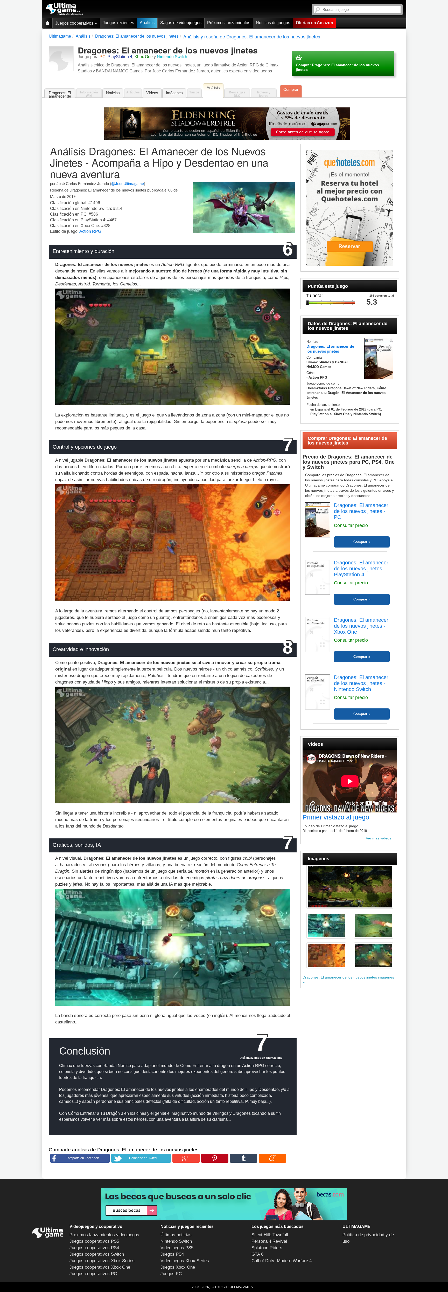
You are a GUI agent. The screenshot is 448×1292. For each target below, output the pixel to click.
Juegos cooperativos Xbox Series (102, 1260)
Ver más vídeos (378, 838)
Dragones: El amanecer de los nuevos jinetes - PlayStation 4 (361, 568)
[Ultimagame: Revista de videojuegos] (47, 23)
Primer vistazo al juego (336, 817)
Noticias (113, 93)
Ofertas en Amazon (314, 22)
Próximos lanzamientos (228, 22)
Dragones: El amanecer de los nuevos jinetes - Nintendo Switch (361, 683)
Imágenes (174, 93)
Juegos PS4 (172, 1254)
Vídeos (152, 93)
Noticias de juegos (273, 22)
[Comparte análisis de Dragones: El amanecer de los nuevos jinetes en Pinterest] (214, 1158)
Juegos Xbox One (177, 1267)
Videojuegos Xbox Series (184, 1260)
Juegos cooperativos (74, 23)
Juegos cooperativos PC (93, 1273)
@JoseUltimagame (127, 183)
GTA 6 (257, 1254)
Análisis (147, 22)
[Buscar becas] (224, 1204)
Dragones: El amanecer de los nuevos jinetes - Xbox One (361, 626)
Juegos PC (171, 1273)
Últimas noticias (176, 1234)
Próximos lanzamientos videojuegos (104, 1234)
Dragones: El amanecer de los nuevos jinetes (60, 95)
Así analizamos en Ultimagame (261, 1057)
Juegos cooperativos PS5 (94, 1241)
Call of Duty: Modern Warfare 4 (281, 1260)
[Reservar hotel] (350, 208)
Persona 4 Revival (269, 1241)
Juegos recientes (118, 22)
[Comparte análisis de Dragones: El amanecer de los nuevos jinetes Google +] (186, 1158)
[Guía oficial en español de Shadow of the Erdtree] (227, 123)
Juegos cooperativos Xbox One (99, 1267)
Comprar (290, 89)
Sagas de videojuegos (180, 22)
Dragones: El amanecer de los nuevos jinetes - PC (361, 511)
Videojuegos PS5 (176, 1247)
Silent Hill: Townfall (269, 1234)
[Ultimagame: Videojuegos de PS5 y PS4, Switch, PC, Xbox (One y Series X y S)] (64, 9)
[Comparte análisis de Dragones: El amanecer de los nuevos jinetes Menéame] (272, 1158)
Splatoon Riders (266, 1247)
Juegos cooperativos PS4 (94, 1247)
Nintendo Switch (176, 1241)
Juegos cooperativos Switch (96, 1254)
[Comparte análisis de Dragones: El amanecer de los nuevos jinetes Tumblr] (243, 1158)
